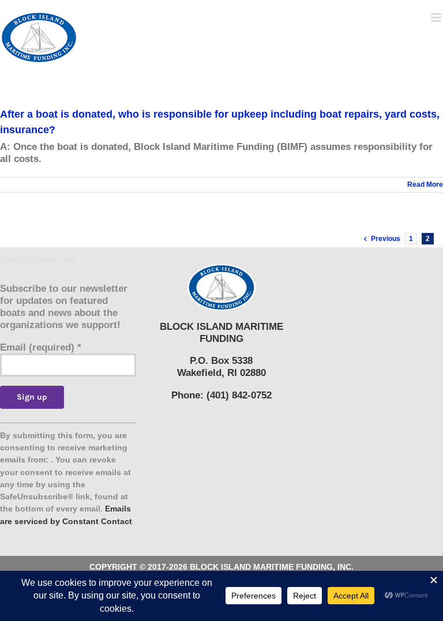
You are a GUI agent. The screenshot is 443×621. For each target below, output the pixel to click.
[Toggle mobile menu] (437, 18)
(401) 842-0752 (239, 395)
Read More (425, 184)
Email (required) (40, 347)
